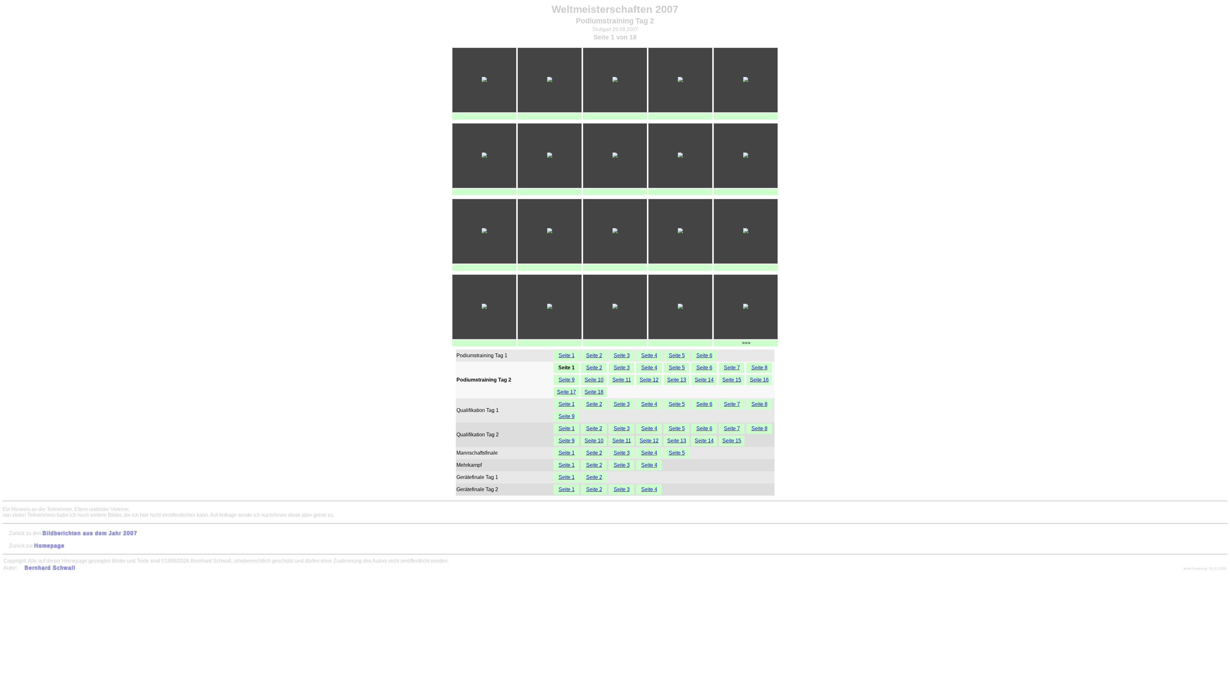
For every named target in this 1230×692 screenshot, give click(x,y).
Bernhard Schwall (50, 568)
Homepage (49, 545)
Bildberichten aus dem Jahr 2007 (90, 533)
